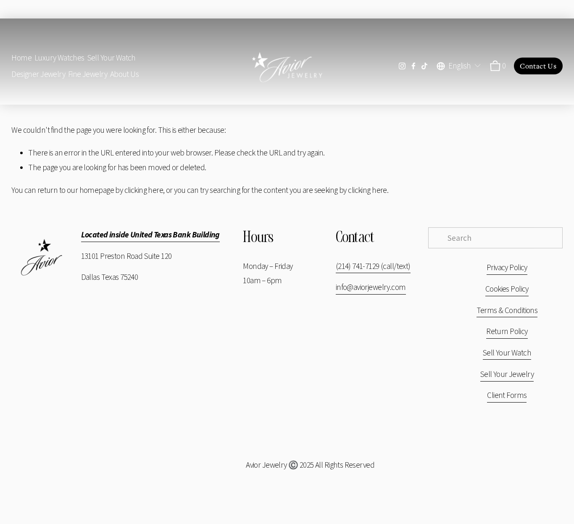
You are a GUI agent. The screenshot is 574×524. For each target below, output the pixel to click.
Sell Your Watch (111, 58)
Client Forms (507, 395)
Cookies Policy (507, 289)
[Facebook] (413, 66)
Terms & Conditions (507, 310)
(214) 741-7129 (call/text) (373, 266)
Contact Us (538, 66)
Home (21, 58)
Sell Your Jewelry (507, 374)
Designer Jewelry (38, 74)
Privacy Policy (507, 267)
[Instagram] (402, 66)
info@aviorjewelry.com (371, 287)
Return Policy (506, 331)
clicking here (143, 190)
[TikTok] (424, 66)
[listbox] (459, 66)
